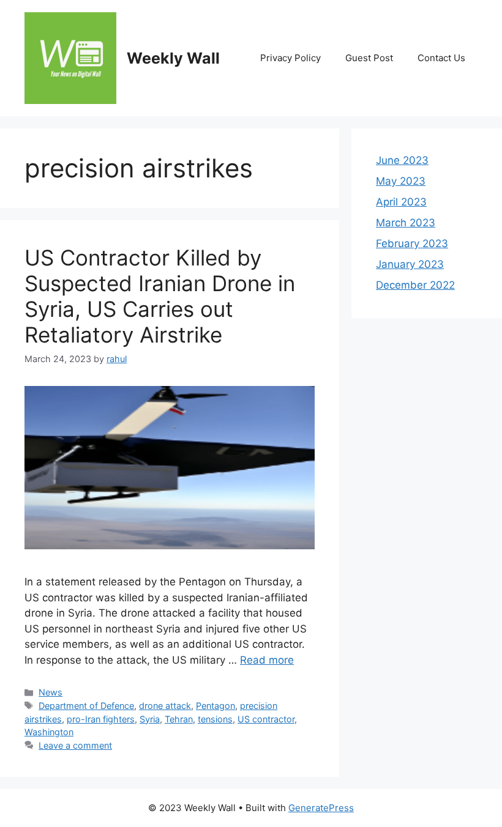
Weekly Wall (173, 58)
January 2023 (410, 264)
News (50, 692)
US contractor (266, 719)
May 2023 (400, 181)
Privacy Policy (290, 58)
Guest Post (369, 58)
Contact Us (441, 58)
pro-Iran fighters (101, 719)
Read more (267, 660)
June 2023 (402, 160)
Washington (48, 732)
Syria (150, 719)
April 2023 (401, 202)
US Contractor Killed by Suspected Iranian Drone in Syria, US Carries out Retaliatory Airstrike (159, 296)
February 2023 (412, 243)
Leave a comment (75, 745)
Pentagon (215, 705)
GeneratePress (321, 808)
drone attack (165, 705)
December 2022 (415, 285)
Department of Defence (86, 705)
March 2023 (405, 223)
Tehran (179, 719)
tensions (215, 719)
